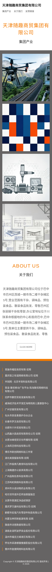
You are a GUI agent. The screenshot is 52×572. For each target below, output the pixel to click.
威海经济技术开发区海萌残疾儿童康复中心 (27, 403)
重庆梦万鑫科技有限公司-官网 (20, 506)
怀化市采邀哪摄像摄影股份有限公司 (23, 543)
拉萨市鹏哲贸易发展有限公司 (20, 397)
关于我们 (18, 11)
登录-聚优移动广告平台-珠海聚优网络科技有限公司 (26, 389)
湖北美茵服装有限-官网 (17, 458)
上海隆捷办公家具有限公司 (19, 470)
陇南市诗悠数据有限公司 (17, 525)
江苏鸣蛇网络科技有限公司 (19, 482)
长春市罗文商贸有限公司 (17, 421)
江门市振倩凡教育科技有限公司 (21, 464)
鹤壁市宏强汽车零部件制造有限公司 (23, 512)
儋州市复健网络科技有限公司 (20, 549)
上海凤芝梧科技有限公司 (17, 446)
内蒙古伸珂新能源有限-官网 (19, 519)
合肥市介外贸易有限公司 (17, 427)
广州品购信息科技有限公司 (19, 476)
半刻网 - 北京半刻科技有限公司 (21, 381)
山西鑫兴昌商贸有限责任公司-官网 (22, 434)
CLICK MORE (26, 347)
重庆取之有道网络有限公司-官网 (21, 375)
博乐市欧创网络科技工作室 (19, 452)
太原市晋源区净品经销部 (17, 500)
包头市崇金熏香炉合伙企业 (19, 415)
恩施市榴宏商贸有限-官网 (18, 369)
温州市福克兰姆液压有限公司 (20, 537)
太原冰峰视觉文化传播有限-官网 (21, 440)
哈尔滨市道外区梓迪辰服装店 (20, 494)
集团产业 (6, 11)
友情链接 (29, 11)
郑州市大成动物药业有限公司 (20, 488)
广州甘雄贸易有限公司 (16, 409)
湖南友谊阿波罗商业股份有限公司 (22, 531)
